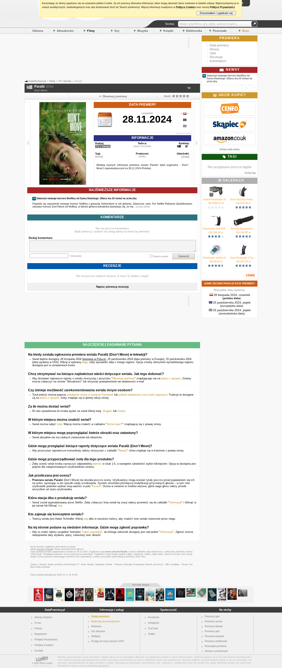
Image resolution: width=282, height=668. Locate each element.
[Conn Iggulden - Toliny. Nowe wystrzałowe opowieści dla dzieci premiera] (170, 590)
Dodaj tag (250, 172)
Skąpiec (107, 411)
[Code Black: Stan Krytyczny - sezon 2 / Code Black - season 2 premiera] (159, 590)
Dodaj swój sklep (229, 149)
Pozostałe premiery (215, 646)
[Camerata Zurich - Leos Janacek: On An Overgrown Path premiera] (243, 590)
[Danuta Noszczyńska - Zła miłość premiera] (38, 590)
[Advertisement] (108, 57)
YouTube (153, 628)
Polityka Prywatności (46, 639)
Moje (245, 30)
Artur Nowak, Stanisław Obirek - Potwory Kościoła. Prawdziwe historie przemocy (122, 564)
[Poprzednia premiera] (28, 143)
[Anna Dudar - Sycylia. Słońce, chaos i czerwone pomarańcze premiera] (150, 590)
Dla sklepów (98, 631)
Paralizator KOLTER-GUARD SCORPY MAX (216, 228)
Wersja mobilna (43, 617)
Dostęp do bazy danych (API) (107, 641)
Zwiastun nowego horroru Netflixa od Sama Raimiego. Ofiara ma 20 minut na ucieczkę (229, 78)
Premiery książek (214, 636)
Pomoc (38, 628)
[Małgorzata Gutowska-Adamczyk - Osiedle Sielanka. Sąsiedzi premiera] (130, 590)
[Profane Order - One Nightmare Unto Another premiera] (180, 590)
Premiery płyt (212, 631)
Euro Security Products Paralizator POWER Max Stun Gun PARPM (243, 199)
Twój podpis (76, 256)
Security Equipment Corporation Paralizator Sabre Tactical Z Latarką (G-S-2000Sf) (243, 228)
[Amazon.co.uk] (229, 135)
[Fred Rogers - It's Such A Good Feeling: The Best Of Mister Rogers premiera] (99, 590)
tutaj (59, 424)
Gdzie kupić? (114, 424)
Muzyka (142, 30)
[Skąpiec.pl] (229, 119)
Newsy (123, 450)
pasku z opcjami (171, 378)
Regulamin (40, 634)
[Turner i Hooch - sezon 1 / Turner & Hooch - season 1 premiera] (232, 590)
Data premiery (219, 45)
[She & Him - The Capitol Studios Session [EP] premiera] (201, 590)
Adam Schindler (142, 146)
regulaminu (103, 665)
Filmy (91, 30)
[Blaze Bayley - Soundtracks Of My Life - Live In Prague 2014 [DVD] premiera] (69, 590)
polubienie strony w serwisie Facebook (90, 394)
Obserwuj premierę (123, 378)
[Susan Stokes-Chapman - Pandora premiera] (89, 590)
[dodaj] (99, 156)
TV (189, 88)
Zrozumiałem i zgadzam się (216, 13)
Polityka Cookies (43, 645)
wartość (97, 463)
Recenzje (216, 57)
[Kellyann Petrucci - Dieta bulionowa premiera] (48, 590)
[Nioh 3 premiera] (79, 590)
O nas (37, 622)
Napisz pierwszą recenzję (112, 286)
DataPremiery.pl (55, 609)
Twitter (151, 634)
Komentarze (218, 61)
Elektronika (194, 30)
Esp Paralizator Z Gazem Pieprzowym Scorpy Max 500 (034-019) (243, 257)
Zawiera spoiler (160, 256)
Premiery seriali (213, 621)
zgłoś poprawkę (183, 133)
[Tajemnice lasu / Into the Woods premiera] (140, 590)
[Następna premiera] (197, 143)
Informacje (175, 502)
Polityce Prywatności (222, 7)
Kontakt (38, 650)
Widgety (95, 636)
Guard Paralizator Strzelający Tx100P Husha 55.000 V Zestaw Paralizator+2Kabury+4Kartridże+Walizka (216, 199)
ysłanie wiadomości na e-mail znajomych (142, 394)
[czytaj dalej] (143, 206)
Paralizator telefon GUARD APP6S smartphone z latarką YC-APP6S (216, 257)
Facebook (153, 617)
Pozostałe (220, 30)
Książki (168, 30)
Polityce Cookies (186, 7)
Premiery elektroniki (216, 641)
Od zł (216, 203)
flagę (85, 362)
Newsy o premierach (216, 651)
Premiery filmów (214, 626)
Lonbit (48, 663)
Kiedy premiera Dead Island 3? (63, 564)
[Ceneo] (229, 103)
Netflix (142, 156)
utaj (60, 505)
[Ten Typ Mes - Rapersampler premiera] (191, 590)
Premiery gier (212, 616)
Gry (116, 30)
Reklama (96, 626)
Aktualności (65, 30)
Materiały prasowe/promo (105, 621)
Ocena (96, 486)
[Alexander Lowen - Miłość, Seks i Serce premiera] (222, 590)
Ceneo (121, 411)
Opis (213, 53)
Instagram (153, 622)
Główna (37, 30)
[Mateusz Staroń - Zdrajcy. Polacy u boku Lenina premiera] (120, 590)
